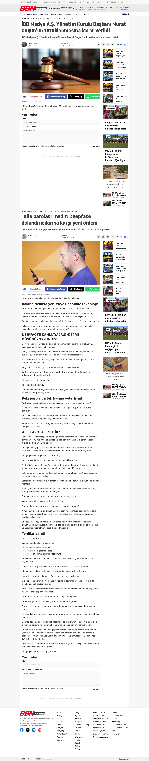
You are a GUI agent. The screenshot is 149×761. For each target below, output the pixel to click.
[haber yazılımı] (124, 759)
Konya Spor (44, 14)
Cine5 (113, 731)
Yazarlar (78, 718)
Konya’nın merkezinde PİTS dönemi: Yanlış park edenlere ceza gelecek (121, 64)
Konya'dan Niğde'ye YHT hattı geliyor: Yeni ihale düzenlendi (121, 76)
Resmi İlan (69, 14)
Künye (114, 712)
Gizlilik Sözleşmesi (118, 715)
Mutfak (78, 740)
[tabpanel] (115, 177)
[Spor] (115, 140)
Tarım (86, 14)
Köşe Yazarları (99, 712)
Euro (89, 7)
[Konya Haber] (115, 112)
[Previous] (108, 186)
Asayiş (53, 14)
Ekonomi (78, 14)
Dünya (77, 712)
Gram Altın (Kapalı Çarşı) (108, 7)
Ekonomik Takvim (100, 734)
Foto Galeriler (98, 715)
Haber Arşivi (116, 721)
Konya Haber (32, 14)
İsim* (24, 119)
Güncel (22, 14)
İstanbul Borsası (99, 721)
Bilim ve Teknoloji (82, 725)
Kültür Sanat (62, 734)
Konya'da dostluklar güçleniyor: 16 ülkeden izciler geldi (115, 125)
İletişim (114, 718)
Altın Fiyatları (98, 728)
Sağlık (77, 731)
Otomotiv (79, 737)
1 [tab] (114, 187)
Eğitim (77, 715)
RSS (23, 759)
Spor (59, 725)
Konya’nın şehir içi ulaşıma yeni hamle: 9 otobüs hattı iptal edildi (120, 53)
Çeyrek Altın (126, 7)
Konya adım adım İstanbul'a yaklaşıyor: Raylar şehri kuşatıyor (120, 87)
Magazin (78, 721)
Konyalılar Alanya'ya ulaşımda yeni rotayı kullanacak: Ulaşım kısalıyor (115, 375)
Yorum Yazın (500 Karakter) (32, 127)
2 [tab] (116, 187)
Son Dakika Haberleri (120, 728)
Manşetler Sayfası (100, 718)
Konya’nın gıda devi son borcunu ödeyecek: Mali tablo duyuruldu (121, 98)
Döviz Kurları (98, 725)
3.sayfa (35, 19)
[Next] (122, 186)
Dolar (79, 7)
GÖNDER (96, 147)
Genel (35, 211)
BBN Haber (27, 19)
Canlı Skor (115, 734)
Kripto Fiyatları (99, 731)
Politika (60, 737)
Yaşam (60, 14)
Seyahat (78, 728)
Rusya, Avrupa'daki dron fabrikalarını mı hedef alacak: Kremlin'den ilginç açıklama (115, 182)
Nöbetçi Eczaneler (100, 737)
